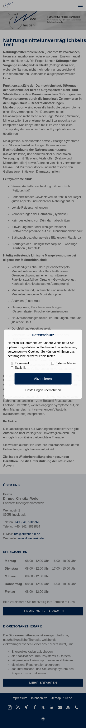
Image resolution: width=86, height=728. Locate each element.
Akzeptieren (43, 379)
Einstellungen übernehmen (43, 390)
